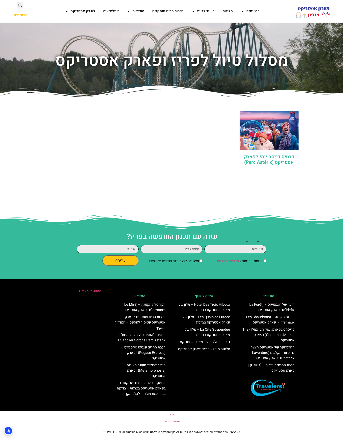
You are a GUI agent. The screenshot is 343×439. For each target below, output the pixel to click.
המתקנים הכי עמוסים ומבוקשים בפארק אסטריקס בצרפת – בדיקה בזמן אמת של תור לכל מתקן (141, 388)
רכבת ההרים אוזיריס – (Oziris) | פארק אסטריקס (271, 368)
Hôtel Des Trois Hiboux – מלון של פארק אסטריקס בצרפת (204, 307)
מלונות (228, 11)
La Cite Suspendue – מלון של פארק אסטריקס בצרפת (207, 332)
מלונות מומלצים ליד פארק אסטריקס (204, 349)
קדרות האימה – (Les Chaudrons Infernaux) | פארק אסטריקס (270, 319)
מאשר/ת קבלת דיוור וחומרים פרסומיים (174, 261)
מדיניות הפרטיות (228, 261)
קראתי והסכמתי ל (240, 261)
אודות (172, 414)
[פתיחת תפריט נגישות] (8, 430)
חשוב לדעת (206, 11)
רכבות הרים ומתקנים (168, 11)
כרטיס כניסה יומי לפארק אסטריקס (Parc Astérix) (269, 159)
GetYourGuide (90, 291)
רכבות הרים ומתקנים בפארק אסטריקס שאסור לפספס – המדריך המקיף (140, 322)
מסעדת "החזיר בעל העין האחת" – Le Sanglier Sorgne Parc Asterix (141, 337)
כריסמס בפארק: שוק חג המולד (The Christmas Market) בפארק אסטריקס (268, 335)
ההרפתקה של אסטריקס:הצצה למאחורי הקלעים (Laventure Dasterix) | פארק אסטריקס (273, 353)
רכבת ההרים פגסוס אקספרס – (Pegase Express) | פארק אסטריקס (143, 353)
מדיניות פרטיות (172, 421)
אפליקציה (111, 11)
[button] (20, 5)
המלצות (138, 11)
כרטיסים (252, 11)
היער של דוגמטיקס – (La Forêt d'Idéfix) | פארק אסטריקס (272, 307)
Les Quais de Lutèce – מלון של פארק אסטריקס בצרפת (206, 319)
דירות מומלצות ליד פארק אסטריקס (205, 342)
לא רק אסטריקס (82, 11)
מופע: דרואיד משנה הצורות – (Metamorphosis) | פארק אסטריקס (144, 371)
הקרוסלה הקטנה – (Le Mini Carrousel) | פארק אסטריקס (144, 307)
